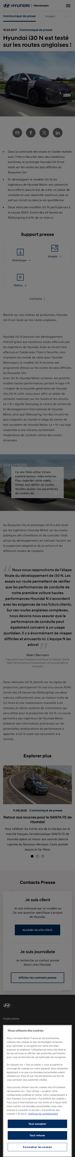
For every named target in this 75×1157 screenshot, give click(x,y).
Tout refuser (37, 1135)
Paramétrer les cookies (37, 1147)
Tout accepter (37, 1123)
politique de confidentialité (43, 1113)
